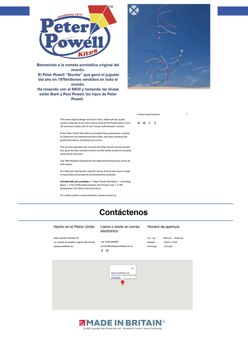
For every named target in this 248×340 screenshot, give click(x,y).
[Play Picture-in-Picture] (206, 85)
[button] (134, 10)
